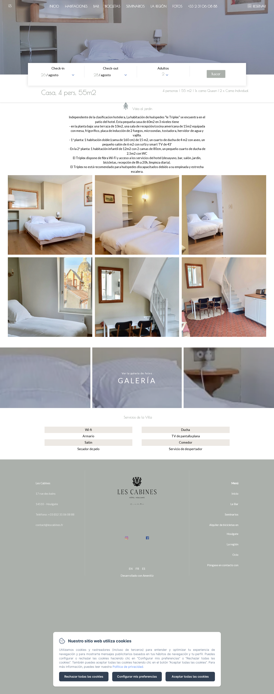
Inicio (54, 6)
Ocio (235, 554)
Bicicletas (112, 6)
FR (137, 568)
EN (131, 568)
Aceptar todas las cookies (190, 676)
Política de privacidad (128, 666)
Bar (96, 6)
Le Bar (234, 504)
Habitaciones (76, 6)
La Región (158, 6)
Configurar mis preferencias (137, 676)
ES (143, 568)
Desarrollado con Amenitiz (137, 575)
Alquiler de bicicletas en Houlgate (223, 529)
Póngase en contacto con (222, 565)
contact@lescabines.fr (49, 525)
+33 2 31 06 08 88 (202, 6)
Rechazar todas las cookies (83, 676)
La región (232, 544)
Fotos (177, 6)
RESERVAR (259, 6)
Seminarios (135, 6)
